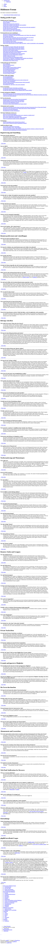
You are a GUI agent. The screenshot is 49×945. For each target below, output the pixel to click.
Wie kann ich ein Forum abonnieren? (10, 109)
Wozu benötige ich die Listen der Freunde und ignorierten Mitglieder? (17, 93)
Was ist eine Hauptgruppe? (8, 83)
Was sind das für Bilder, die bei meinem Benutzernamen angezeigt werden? (18, 39)
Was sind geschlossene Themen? (9, 72)
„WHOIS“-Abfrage (9, 862)
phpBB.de (35, 277)
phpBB (7, 940)
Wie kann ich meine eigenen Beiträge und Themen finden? (15, 103)
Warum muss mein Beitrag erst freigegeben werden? (13, 59)
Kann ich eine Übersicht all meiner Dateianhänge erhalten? (15, 123)
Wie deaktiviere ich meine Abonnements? (11, 110)
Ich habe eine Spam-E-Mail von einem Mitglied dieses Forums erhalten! (17, 90)
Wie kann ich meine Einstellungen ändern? (11, 34)
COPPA (24, 172)
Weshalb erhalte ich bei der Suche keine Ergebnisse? (13, 100)
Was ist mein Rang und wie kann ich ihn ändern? (13, 42)
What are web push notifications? (9, 114)
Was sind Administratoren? (8, 76)
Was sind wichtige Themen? (8, 70)
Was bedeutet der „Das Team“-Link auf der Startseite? (14, 84)
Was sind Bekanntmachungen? (9, 69)
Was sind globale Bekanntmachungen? (11, 68)
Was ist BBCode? (6, 63)
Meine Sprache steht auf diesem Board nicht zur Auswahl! (14, 38)
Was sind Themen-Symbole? (9, 73)
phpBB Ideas (17, 852)
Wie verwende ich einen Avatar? (9, 41)
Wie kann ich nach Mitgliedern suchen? (11, 102)
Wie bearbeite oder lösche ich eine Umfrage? (12, 52)
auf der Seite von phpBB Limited (39, 844)
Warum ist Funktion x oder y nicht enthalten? (12, 127)
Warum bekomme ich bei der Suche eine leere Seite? (13, 101)
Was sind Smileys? (7, 66)
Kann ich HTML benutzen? (8, 65)
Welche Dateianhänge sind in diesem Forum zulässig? (14, 122)
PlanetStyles (17, 940)
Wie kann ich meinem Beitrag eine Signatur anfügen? (13, 49)
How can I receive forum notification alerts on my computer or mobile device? (19, 115)
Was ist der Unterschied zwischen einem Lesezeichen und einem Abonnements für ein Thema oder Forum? (24, 107)
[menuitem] (8, 1)
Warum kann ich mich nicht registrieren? (11, 23)
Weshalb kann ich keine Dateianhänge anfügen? (12, 54)
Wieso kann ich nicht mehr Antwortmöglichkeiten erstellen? (15, 51)
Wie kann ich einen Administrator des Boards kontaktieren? (15, 130)
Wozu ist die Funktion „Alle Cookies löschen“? (12, 30)
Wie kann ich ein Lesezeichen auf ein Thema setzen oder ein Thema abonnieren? (19, 108)
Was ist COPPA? (6, 22)
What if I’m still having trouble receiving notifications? (14, 118)
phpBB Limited (26, 277)
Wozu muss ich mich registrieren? (10, 21)
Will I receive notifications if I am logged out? (12, 116)
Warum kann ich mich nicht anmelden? (11, 26)
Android (17, 789)
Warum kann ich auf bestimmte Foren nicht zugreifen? (14, 53)
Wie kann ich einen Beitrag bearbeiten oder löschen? (13, 47)
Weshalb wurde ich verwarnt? (9, 55)
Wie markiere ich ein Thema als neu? (10, 60)
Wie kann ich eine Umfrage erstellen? (10, 50)
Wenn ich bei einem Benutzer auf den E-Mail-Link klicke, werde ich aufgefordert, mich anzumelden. (23, 43)
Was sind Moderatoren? (8, 77)
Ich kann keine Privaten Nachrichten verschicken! (13, 87)
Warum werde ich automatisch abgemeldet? (12, 29)
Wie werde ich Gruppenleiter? (9, 81)
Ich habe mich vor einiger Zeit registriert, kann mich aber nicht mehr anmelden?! (19, 27)
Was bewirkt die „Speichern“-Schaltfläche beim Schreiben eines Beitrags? (18, 58)
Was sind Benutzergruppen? (8, 78)
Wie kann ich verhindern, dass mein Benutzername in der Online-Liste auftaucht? (19, 35)
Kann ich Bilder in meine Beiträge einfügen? (12, 67)
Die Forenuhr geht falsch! (8, 36)
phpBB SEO (9, 942)
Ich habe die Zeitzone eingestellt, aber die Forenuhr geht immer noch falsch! (18, 37)
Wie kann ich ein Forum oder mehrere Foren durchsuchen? (15, 99)
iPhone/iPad (12, 789)
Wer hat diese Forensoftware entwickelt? (11, 126)
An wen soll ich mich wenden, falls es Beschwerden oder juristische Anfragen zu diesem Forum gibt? (23, 128)
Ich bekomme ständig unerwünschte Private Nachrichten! (14, 89)
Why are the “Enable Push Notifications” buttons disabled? (15, 117)
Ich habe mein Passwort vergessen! (10, 28)
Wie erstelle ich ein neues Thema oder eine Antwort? (13, 46)
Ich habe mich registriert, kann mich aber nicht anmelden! (14, 25)
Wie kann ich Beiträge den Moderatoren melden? (13, 57)
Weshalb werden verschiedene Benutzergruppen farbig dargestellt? (16, 82)
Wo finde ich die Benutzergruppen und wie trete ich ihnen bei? (15, 80)
